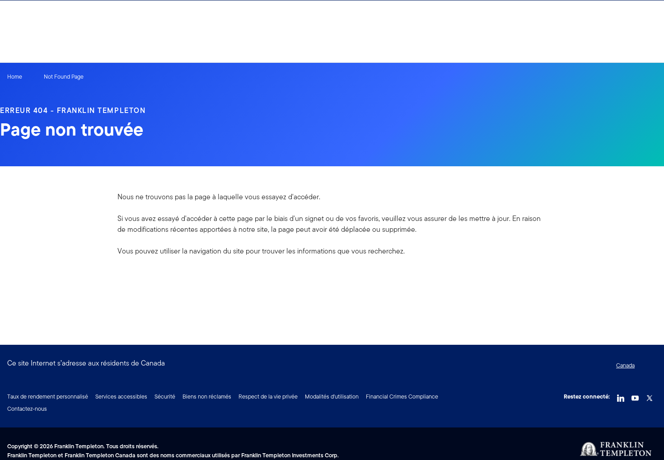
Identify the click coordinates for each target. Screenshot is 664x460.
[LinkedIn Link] (620, 395)
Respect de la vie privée (268, 396)
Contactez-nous (27, 408)
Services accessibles (121, 396)
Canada (625, 365)
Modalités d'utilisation (332, 396)
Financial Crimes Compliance (402, 396)
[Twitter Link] (649, 395)
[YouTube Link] (635, 395)
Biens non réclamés (206, 396)
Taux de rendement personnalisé (47, 396)
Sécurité (164, 396)
